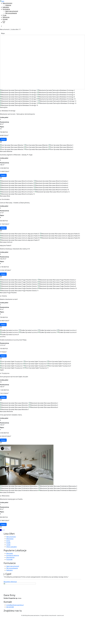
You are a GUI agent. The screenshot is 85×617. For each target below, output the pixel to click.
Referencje (6, 17)
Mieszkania (9, 539)
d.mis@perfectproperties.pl (15, 605)
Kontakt (5, 19)
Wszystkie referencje (10, 582)
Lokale (8, 545)
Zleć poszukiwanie (11, 13)
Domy (8, 541)
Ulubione (8, 5)
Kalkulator (6, 7)
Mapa (3, 33)
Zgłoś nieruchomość (11, 11)
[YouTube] (7, 614)
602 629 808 (10, 607)
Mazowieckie (10, 557)
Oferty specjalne (11, 547)
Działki (8, 543)
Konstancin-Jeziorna (12, 555)
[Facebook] (4, 614)
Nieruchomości (7, 3)
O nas (4, 15)
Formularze (6, 9)
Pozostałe (9, 559)
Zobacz (3, 139)
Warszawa (9, 553)
